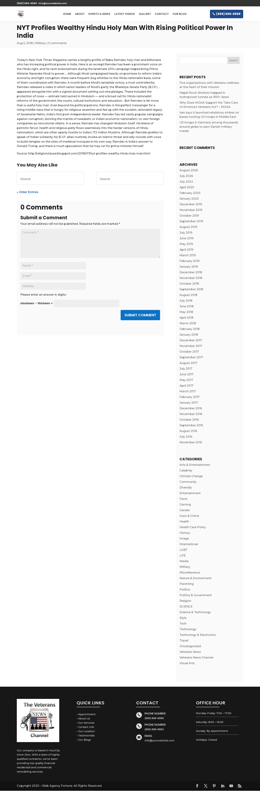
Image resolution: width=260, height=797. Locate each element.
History (185, 533)
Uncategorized (190, 646)
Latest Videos (124, 14)
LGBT (183, 550)
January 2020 (189, 198)
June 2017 (186, 374)
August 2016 (188, 431)
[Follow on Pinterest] (214, 785)
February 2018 (190, 329)
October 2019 (189, 215)
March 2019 (188, 255)
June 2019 (186, 238)
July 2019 (186, 232)
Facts (183, 499)
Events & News (99, 14)
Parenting (187, 584)
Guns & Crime (189, 516)
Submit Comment (140, 315)
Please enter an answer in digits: (43, 294)
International (189, 544)
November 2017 (191, 346)
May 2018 (186, 312)
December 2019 (191, 204)
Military (40, 43)
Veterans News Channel (196, 657)
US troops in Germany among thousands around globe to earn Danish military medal (209, 127)
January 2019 (189, 266)
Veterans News (190, 652)
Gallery (145, 14)
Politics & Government (196, 595)
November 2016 (191, 414)
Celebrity (186, 470)
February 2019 (190, 261)
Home (67, 14)
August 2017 (188, 363)
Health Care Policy (193, 527)
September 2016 (191, 425)
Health (184, 521)
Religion (185, 601)
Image (184, 538)
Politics (185, 589)
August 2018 (188, 295)
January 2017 (189, 402)
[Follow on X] (205, 785)
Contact (162, 14)
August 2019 (188, 227)
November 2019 (191, 210)
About (80, 14)
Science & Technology (195, 612)
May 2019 (186, 244)
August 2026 (189, 170)
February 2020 (190, 193)
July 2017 (186, 368)
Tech (183, 623)
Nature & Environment (196, 578)
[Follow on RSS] (239, 785)
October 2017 (189, 351)
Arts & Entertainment (195, 465)
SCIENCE (186, 606)
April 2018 (186, 317)
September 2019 (191, 221)
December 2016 (191, 408)
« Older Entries (27, 192)
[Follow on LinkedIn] (222, 785)
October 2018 (189, 283)
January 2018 (189, 334)
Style (183, 618)
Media (184, 561)
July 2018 (186, 300)
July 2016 (186, 436)
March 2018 (188, 323)
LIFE (183, 555)
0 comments (57, 43)
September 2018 (191, 289)
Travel (184, 640)
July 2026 (186, 176)
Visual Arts (187, 663)
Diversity (186, 487)
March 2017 (188, 391)
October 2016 (189, 419)
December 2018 (191, 272)
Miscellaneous (190, 572)
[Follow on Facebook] (197, 785)
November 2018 (191, 278)
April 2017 (186, 385)
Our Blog (180, 14)
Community (188, 482)
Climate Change (191, 476)
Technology (188, 629)
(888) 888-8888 (228, 14)
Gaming (185, 504)
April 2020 (187, 187)
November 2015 (191, 442)
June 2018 (187, 306)
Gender (185, 510)
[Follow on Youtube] (231, 785)
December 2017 (191, 340)
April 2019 (186, 249)
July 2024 (186, 181)
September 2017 (191, 357)
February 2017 (190, 397)
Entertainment (190, 493)
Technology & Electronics (198, 635)
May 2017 (186, 380)
